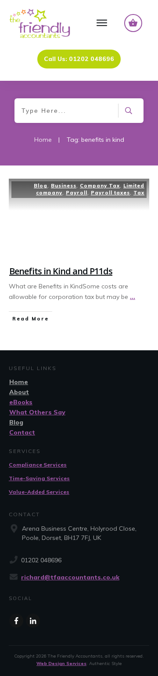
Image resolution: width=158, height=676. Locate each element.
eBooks (20, 402)
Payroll (76, 193)
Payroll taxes (110, 193)
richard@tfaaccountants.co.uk (70, 577)
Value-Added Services (39, 492)
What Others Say (37, 412)
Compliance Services (38, 464)
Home (18, 382)
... (132, 297)
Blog (40, 186)
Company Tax (100, 186)
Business (63, 186)
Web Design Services (61, 663)
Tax (138, 193)
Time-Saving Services (39, 478)
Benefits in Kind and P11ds (60, 271)
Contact (22, 432)
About (19, 392)
